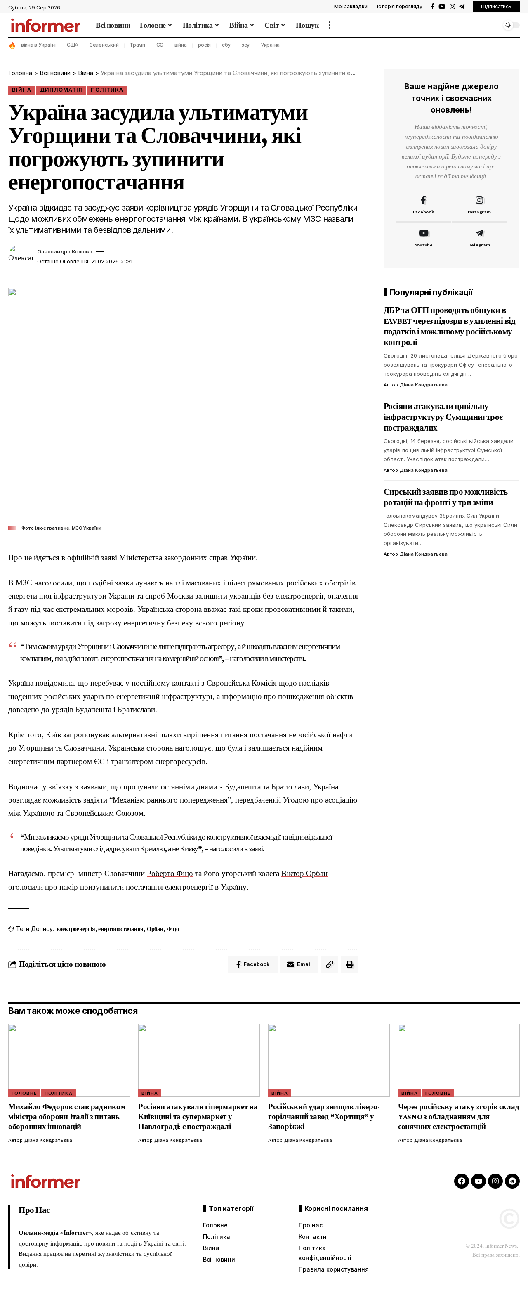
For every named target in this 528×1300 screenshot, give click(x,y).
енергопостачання (121, 929)
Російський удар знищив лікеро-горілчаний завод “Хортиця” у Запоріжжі (324, 1116)
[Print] (349, 964)
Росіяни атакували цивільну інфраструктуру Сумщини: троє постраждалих (443, 416)
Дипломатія (61, 90)
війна (180, 45)
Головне (24, 1093)
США (72, 45)
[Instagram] (452, 6)
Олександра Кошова (64, 252)
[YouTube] (442, 6)
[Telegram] (462, 6)
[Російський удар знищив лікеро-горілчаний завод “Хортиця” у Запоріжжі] (329, 1060)
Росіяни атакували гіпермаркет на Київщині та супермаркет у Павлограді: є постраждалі (198, 1116)
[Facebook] (432, 6)
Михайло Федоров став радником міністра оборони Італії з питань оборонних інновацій (67, 1116)
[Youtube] (423, 238)
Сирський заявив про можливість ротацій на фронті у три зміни (446, 496)
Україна (270, 45)
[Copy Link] (329, 964)
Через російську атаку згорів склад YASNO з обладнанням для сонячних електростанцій (458, 1116)
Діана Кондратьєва (424, 385)
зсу (246, 45)
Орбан (155, 929)
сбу (226, 45)
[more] (329, 25)
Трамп (137, 45)
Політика (107, 90)
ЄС (160, 45)
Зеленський (104, 45)
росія (204, 45)
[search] (493, 25)
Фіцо (173, 929)
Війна (21, 90)
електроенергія (76, 929)
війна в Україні (38, 45)
